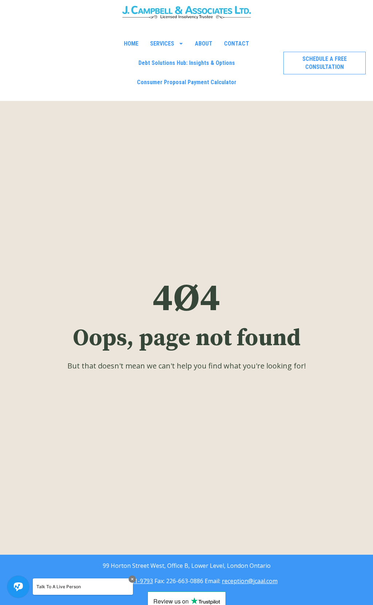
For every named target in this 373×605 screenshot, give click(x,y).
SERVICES (162, 43)
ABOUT (203, 43)
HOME (131, 43)
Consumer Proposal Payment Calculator (186, 82)
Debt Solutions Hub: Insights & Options (186, 62)
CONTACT (236, 43)
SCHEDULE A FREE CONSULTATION (324, 62)
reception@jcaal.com (250, 581)
